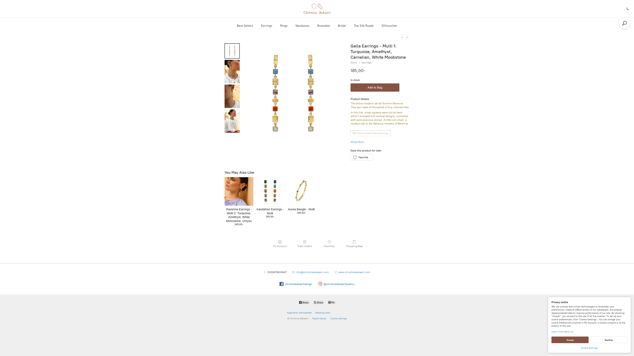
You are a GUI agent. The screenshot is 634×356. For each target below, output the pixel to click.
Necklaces (302, 26)
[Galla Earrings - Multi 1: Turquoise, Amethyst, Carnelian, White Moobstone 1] (232, 71)
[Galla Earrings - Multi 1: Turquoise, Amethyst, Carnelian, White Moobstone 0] (232, 51)
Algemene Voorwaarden (299, 312)
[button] (362, 157)
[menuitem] (402, 37)
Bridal (342, 26)
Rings (284, 26)
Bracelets (323, 26)
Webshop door (322, 312)
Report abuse (319, 318)
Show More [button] (357, 142)
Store (354, 62)
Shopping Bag (354, 246)
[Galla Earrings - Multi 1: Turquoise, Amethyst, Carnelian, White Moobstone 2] (232, 96)
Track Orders (304, 246)
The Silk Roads (364, 26)
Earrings (266, 26)
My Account (280, 246)
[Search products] (624, 23)
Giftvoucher (389, 26)
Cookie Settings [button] (589, 348)
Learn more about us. (562, 331)
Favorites (329, 246)
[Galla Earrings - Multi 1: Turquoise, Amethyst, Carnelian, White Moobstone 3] (232, 121)
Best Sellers (245, 26)
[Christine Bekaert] (317, 9)
